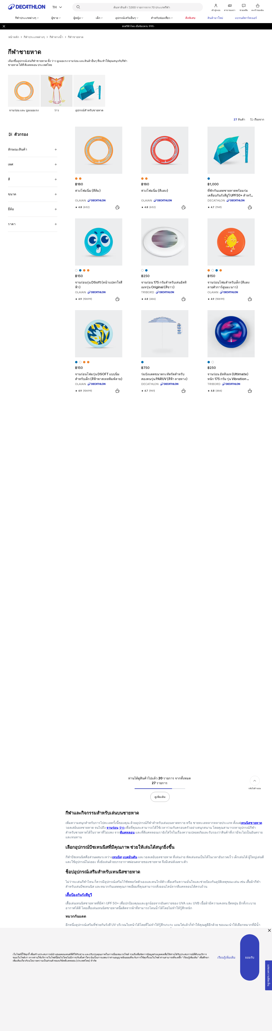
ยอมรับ (249, 957)
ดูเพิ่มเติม (160, 796)
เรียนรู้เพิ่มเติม (226, 957)
